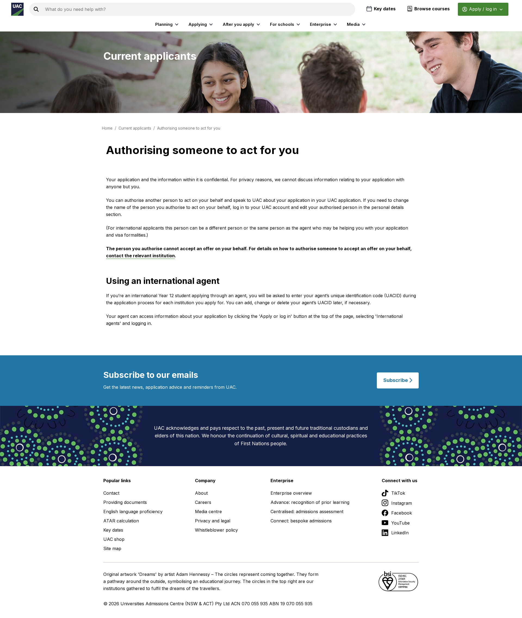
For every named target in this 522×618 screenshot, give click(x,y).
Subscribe (396, 380)
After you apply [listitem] (238, 24)
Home (107, 128)
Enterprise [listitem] (320, 24)
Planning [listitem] (164, 24)
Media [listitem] (353, 24)
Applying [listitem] (197, 24)
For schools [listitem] (282, 24)
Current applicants (135, 128)
